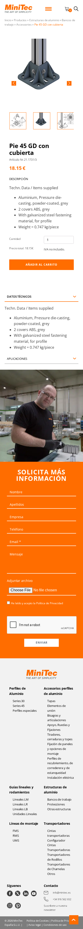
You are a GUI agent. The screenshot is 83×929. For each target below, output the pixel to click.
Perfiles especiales (25, 710)
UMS (16, 840)
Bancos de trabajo (59, 799)
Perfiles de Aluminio (17, 691)
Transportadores (57, 823)
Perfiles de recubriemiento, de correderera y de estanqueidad (60, 765)
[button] (14, 83)
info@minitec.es (62, 892)
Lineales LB (20, 809)
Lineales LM (21, 799)
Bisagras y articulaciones (56, 717)
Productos (20, 20)
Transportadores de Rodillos (58, 857)
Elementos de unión (56, 708)
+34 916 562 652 (62, 899)
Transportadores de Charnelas (58, 866)
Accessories (24, 24)
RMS (16, 835)
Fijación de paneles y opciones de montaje (60, 749)
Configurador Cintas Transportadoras (58, 845)
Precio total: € (21, 248)
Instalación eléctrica (60, 777)
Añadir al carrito (41, 265)
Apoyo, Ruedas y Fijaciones (58, 727)
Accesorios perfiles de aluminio (58, 691)
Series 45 (18, 706)
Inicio (8, 20)
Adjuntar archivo (19, 580)
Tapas (51, 701)
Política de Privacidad (49, 603)
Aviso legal (34, 924)
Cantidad (15, 239)
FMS (16, 831)
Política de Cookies (38, 920)
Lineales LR (20, 804)
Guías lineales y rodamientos (21, 789)
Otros (51, 874)
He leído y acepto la (37, 603)
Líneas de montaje (23, 823)
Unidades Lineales (25, 814)
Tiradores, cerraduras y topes (59, 736)
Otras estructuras (59, 809)
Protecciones (56, 804)
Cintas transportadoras (58, 833)
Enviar (41, 642)
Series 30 (18, 701)
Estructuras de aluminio (44, 20)
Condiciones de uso (55, 924)
